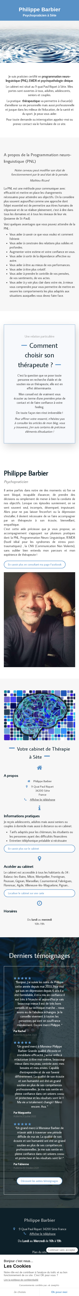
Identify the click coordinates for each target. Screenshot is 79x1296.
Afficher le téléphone (42, 799)
